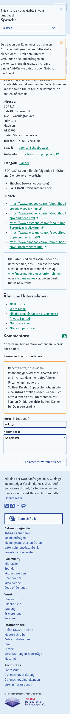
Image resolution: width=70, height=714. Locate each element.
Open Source (13, 578)
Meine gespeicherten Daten (23, 542)
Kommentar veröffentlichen (43, 462)
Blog (7, 644)
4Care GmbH (18, 309)
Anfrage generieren (17, 533)
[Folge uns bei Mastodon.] (23, 505)
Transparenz (12, 613)
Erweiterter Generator (19, 552)
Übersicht (10, 599)
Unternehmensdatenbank (21, 547)
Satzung (9, 609)
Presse (9, 649)
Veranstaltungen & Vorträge (23, 654)
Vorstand (10, 618)
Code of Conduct (15, 587)
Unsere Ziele (12, 604)
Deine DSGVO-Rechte (18, 630)
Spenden (10, 568)
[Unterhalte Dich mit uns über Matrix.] (18, 505)
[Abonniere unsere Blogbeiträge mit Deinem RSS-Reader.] (6, 505)
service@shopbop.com (34, 147)
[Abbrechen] (61, 8)
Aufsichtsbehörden (17, 639)
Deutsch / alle (27, 519)
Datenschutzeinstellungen (22, 679)
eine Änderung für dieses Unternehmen (34, 273)
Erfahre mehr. (13, 498)
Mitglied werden (15, 573)
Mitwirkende (12, 583)
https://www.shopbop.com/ (37, 154)
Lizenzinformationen (18, 684)
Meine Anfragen (15, 538)
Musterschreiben (15, 634)
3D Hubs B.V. (18, 304)
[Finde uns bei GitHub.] (12, 505)
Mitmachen (11, 563)
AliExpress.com (20, 323)
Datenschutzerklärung (19, 675)
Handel (24, 163)
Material (10, 658)
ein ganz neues (25, 278)
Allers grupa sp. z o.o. (24, 328)
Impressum (11, 670)
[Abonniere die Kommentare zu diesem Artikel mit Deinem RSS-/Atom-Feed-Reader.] (64, 336)
